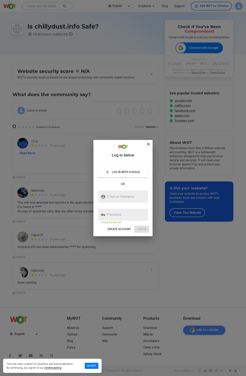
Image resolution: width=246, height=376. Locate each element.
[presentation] (123, 188)
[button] (119, 229)
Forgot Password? (111, 222)
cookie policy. (53, 367)
